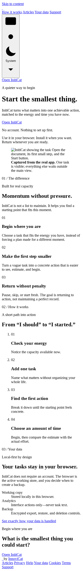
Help (29, 563)
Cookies (55, 563)
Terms (66, 563)
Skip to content (13, 4)
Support (55, 12)
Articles (28, 12)
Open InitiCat (12, 80)
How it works (12, 12)
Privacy (19, 563)
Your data (42, 12)
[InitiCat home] (2, 8)
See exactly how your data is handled (29, 521)
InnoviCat (15, 559)
